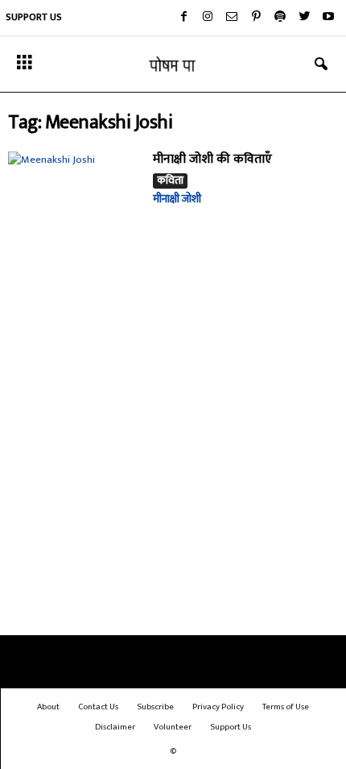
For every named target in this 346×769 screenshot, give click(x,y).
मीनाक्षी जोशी (177, 198)
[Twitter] (304, 18)
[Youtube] (328, 18)
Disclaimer (115, 727)
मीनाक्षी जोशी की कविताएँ (212, 159)
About (48, 707)
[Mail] (231, 18)
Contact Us (98, 707)
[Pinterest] (256, 18)
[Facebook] (183, 18)
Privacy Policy (218, 707)
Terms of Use (285, 707)
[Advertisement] (173, 451)
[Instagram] (207, 18)
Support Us (34, 17)
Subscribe (155, 707)
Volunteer (173, 727)
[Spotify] (280, 18)
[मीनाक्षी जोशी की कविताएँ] (74, 201)
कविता (170, 181)
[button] (321, 64)
